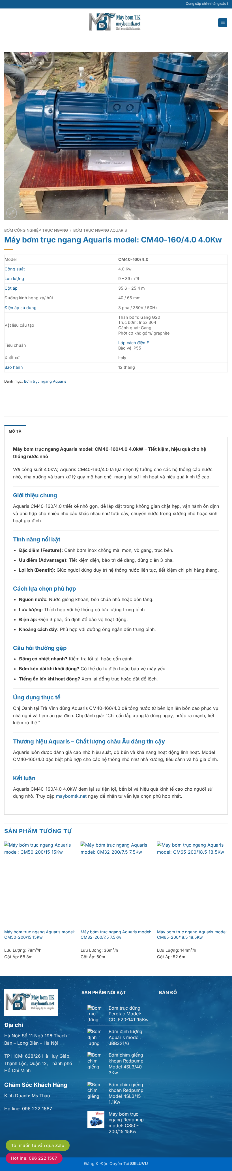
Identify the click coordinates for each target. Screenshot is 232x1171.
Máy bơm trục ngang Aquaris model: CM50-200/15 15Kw (39, 934)
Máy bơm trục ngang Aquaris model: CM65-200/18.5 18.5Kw (192, 934)
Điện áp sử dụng (20, 307)
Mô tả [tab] (15, 431)
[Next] (227, 908)
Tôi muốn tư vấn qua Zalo (37, 1145)
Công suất (15, 268)
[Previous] (4, 908)
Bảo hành (14, 367)
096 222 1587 (37, 1108)
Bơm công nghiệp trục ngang (36, 230)
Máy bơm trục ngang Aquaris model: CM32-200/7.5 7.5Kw (116, 934)
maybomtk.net (71, 796)
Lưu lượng (14, 278)
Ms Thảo (41, 1095)
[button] (222, 22)
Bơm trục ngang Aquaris (100, 230)
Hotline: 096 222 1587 (34, 1158)
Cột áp (11, 288)
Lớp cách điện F (133, 342)
